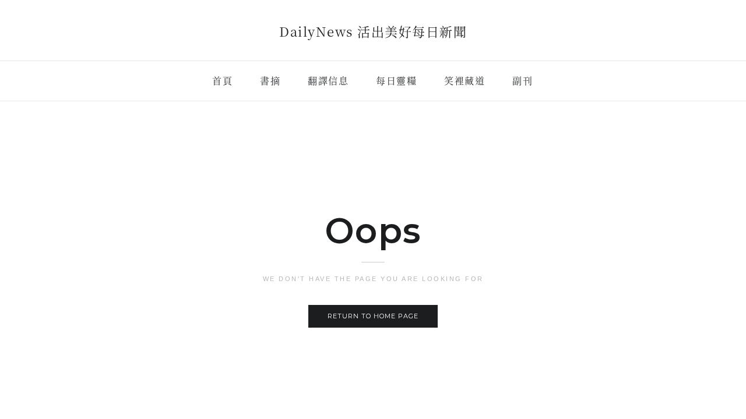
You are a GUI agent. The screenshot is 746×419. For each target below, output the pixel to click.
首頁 (222, 80)
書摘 (270, 80)
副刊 (522, 80)
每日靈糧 (396, 80)
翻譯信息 (328, 80)
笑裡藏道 (464, 80)
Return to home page (373, 316)
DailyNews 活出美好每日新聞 (373, 31)
